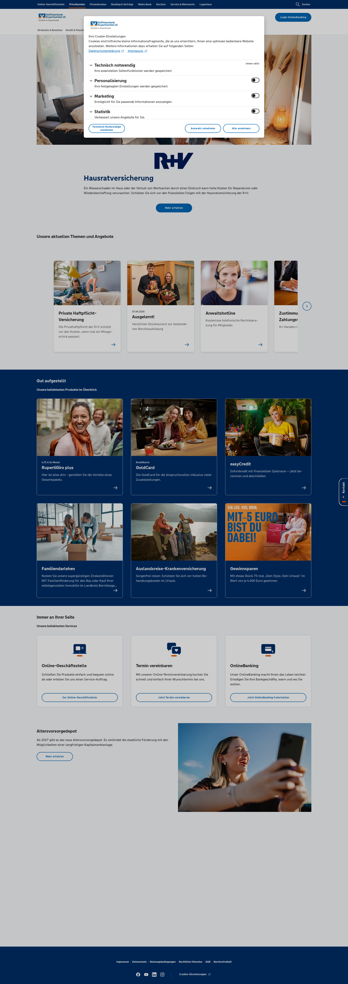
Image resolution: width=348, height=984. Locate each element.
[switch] (255, 80)
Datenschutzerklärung (105, 51)
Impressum (135, 51)
